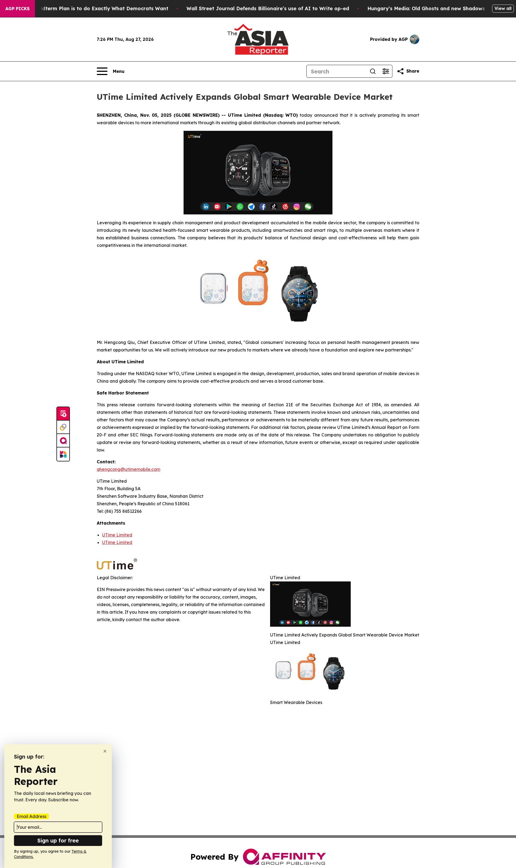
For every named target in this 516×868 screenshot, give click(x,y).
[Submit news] (63, 414)
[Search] (372, 71)
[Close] (105, 751)
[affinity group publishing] (63, 440)
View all (502, 8)
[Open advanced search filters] (385, 71)
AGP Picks (17, 8)
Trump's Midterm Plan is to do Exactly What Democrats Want (92, 8)
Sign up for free (58, 840)
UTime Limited (117, 535)
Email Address (31, 816)
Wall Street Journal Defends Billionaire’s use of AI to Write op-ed (268, 8)
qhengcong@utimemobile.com (128, 469)
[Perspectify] (63, 427)
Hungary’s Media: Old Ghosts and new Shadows (426, 8)
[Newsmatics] (63, 454)
